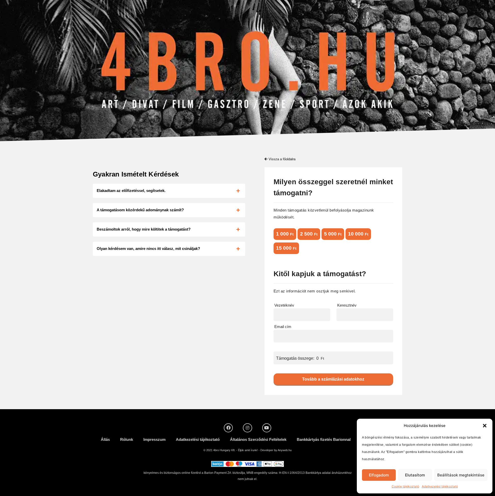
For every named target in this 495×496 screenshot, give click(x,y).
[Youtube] (266, 427)
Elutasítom (415, 475)
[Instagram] (247, 427)
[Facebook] (228, 427)
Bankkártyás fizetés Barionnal (324, 439)
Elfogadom (379, 475)
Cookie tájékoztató (405, 486)
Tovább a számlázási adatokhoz (333, 379)
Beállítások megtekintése (460, 475)
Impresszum (154, 439)
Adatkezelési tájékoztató (440, 486)
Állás (105, 439)
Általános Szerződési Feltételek (258, 439)
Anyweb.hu (285, 450)
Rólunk (126, 439)
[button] (484, 425)
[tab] (169, 191)
